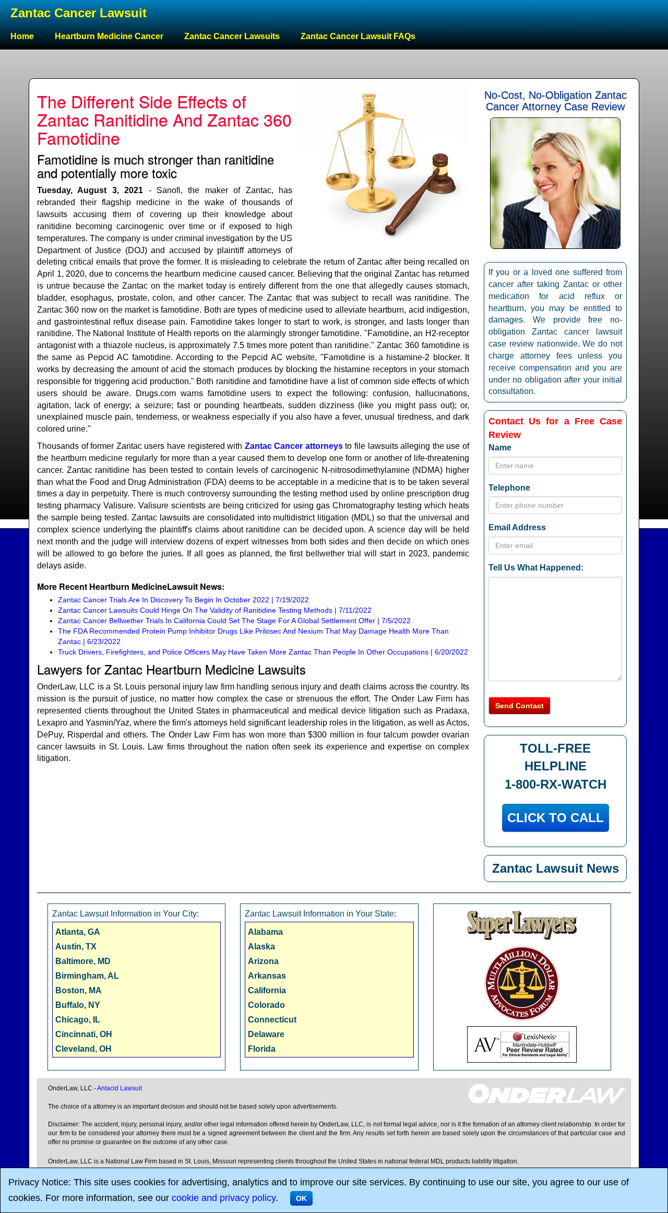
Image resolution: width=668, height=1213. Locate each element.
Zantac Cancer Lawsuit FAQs (358, 36)
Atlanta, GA (77, 931)
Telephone (509, 487)
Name (499, 447)
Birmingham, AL (87, 975)
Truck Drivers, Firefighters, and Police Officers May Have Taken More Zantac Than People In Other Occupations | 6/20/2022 (263, 652)
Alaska (261, 946)
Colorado (266, 1005)
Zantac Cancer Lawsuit (78, 13)
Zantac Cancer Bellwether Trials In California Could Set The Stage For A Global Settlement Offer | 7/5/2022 (234, 620)
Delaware (266, 1034)
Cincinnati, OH (83, 1034)
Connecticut (272, 1019)
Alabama (265, 931)
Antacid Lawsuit (119, 1088)
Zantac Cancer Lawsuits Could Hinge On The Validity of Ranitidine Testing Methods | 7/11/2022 (215, 610)
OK (301, 1198)
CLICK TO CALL (555, 818)
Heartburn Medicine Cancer (109, 36)
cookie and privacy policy (224, 1198)
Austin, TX (76, 946)
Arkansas (267, 975)
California (267, 990)
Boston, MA (78, 990)
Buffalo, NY (77, 1005)
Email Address (517, 527)
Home (22, 36)
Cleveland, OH (83, 1048)
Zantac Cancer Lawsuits (232, 36)
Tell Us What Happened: (535, 567)
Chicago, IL (77, 1019)
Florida (262, 1048)
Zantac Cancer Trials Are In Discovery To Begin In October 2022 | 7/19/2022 (183, 600)
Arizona (263, 961)
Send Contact (519, 705)
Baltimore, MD (83, 961)
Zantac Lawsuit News (555, 868)
